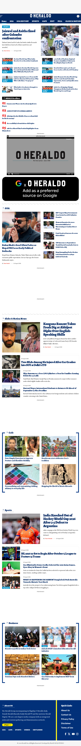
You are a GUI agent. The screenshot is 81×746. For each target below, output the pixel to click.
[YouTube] (73, 734)
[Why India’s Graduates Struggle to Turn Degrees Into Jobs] (7, 89)
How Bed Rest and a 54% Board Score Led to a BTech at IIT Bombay (66, 69)
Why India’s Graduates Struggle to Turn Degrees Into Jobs (26, 88)
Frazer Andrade (48, 538)
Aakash (44, 646)
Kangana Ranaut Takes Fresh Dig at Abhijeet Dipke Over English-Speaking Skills (59, 329)
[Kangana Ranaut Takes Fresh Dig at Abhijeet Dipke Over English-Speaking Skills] (21, 337)
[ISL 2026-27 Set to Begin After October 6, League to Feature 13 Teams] (11, 553)
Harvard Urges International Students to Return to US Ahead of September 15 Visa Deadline (49, 389)
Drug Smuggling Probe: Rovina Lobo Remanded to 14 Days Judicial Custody (67, 254)
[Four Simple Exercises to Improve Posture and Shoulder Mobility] (22, 446)
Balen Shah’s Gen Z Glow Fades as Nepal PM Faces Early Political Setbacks (19, 248)
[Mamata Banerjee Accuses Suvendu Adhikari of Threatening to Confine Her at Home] (49, 225)
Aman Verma (7, 50)
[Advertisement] (40, 6)
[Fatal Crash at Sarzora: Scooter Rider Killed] (49, 236)
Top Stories (9, 455)
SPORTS (6, 27)
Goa (43, 674)
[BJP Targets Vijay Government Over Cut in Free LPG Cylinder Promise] (49, 215)
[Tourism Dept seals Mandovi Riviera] (22, 664)
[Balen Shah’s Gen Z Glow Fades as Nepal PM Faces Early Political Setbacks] (21, 227)
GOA (4, 241)
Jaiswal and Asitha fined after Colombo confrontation (18, 34)
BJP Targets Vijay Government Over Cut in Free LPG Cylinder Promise (66, 215)
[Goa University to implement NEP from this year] (59, 664)
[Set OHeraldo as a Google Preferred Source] (40, 188)
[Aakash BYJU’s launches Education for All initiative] (59, 636)
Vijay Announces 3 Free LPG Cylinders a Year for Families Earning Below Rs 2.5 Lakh (51, 374)
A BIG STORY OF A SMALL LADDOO (19, 111)
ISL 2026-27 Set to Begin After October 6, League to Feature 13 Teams (48, 555)
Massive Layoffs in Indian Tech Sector (20, 648)
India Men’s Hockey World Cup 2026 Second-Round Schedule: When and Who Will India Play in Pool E (26, 70)
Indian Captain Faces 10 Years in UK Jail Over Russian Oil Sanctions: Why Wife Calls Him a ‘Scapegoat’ (26, 79)
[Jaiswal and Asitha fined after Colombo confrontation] (60, 41)
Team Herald (7, 263)
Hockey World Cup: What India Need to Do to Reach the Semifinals (26, 60)
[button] (2, 16)
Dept (7, 674)
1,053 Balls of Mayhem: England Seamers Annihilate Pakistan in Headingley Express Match (64, 61)
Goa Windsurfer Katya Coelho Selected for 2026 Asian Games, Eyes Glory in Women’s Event (49, 566)
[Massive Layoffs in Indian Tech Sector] (22, 636)
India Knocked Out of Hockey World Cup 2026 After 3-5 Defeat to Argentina (59, 520)
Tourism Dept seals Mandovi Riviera (20, 676)
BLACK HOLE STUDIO (57, 743)
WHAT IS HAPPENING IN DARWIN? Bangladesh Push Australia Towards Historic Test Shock (50, 580)
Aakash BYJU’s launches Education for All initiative (59, 649)
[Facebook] (65, 734)
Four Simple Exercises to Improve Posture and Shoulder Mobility (19, 459)
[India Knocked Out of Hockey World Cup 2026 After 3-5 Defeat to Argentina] (21, 529)
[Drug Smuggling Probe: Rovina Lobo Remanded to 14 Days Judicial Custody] (49, 255)
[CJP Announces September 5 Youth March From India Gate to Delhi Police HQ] (49, 245)
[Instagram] (77, 734)
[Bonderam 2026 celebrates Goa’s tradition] (59, 446)
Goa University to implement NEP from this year (58, 677)
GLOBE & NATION (5, 63)
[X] (69, 734)
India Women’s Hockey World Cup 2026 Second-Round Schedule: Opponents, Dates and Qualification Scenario (66, 80)
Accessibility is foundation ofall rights (20, 123)
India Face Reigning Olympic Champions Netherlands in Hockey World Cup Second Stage (66, 89)
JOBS (4, 91)
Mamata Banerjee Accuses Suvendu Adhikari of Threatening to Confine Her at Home (66, 225)
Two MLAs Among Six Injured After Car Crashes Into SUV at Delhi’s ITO (48, 363)
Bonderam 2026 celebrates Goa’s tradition (55, 459)
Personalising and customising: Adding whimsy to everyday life (21, 487)
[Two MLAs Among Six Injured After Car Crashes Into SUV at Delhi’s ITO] (11, 362)
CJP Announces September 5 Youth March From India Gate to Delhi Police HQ (67, 245)
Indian (7, 646)
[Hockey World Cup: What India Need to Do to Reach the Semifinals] (7, 61)
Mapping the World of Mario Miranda (57, 486)
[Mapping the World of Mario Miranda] (59, 474)
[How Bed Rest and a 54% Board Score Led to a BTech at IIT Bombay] (47, 70)
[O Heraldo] (40, 16)
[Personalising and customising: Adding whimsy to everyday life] (22, 474)
